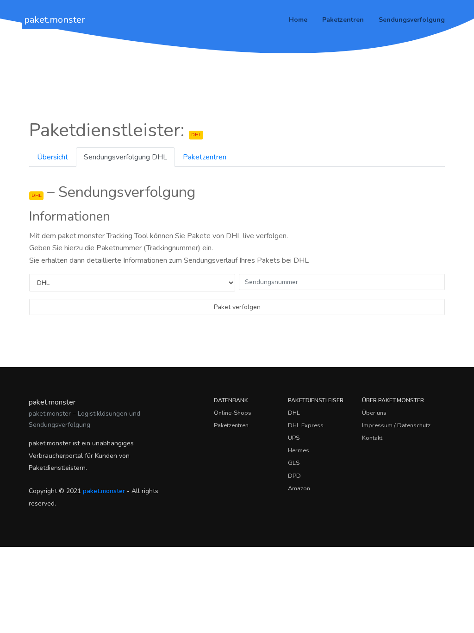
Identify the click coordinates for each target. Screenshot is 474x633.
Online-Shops (232, 413)
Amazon (299, 488)
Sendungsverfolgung (412, 19)
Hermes (298, 450)
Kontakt (372, 438)
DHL (294, 413)
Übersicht (52, 157)
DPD (294, 476)
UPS (293, 438)
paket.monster (54, 19)
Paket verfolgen (237, 307)
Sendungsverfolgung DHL (125, 157)
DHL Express (306, 425)
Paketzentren (343, 19)
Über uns (374, 413)
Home (298, 19)
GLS (293, 463)
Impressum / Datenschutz (396, 425)
